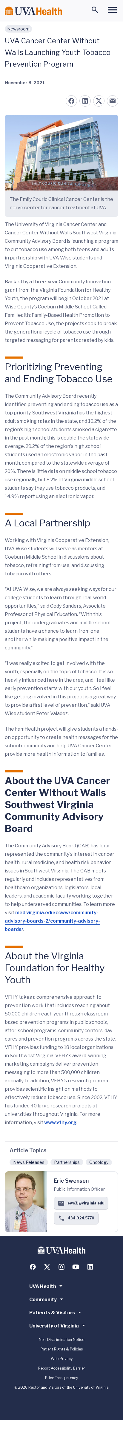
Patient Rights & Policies (62, 1349)
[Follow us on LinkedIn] (90, 1266)
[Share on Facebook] (71, 101)
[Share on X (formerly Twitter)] (98, 101)
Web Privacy (62, 1358)
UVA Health (42, 1286)
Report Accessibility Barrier (61, 1368)
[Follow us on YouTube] (75, 1266)
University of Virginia (54, 1326)
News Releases (28, 1162)
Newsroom (18, 28)
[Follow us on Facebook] (32, 1266)
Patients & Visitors (52, 1313)
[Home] (33, 11)
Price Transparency (61, 1378)
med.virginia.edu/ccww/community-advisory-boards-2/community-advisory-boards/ (52, 921)
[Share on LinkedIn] (85, 101)
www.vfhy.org (60, 1122)
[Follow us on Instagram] (61, 1266)
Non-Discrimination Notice (61, 1339)
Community (43, 1299)
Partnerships (67, 1162)
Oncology (98, 1162)
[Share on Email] (112, 101)
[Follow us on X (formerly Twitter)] (47, 1266)
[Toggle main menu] (112, 9)
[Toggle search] (95, 9)
